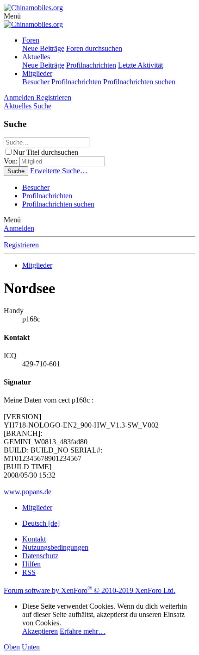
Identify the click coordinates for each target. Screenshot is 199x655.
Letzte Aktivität (140, 65)
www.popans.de (27, 492)
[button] (12, 16)
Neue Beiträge (43, 48)
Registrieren (21, 245)
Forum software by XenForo (89, 590)
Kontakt (34, 539)
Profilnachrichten (91, 65)
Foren (30, 40)
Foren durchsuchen (94, 48)
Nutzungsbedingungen (55, 547)
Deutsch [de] (41, 523)
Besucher (36, 82)
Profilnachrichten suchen (139, 82)
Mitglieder (37, 73)
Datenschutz (40, 556)
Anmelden (19, 228)
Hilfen (31, 564)
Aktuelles (36, 57)
